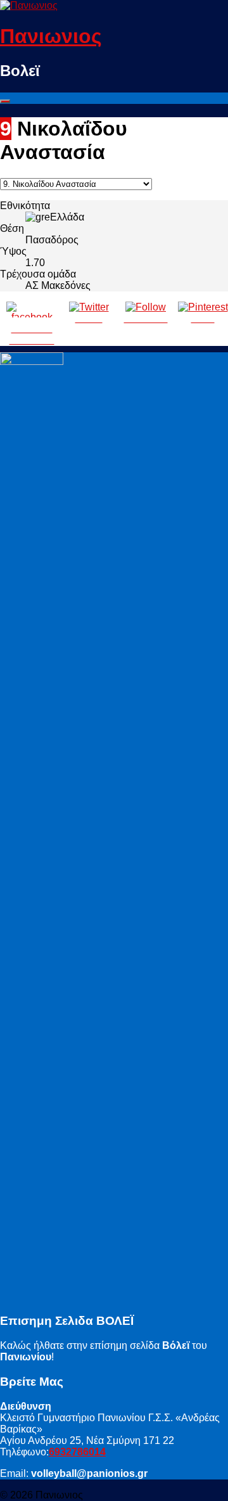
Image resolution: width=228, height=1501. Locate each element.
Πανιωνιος (51, 36)
